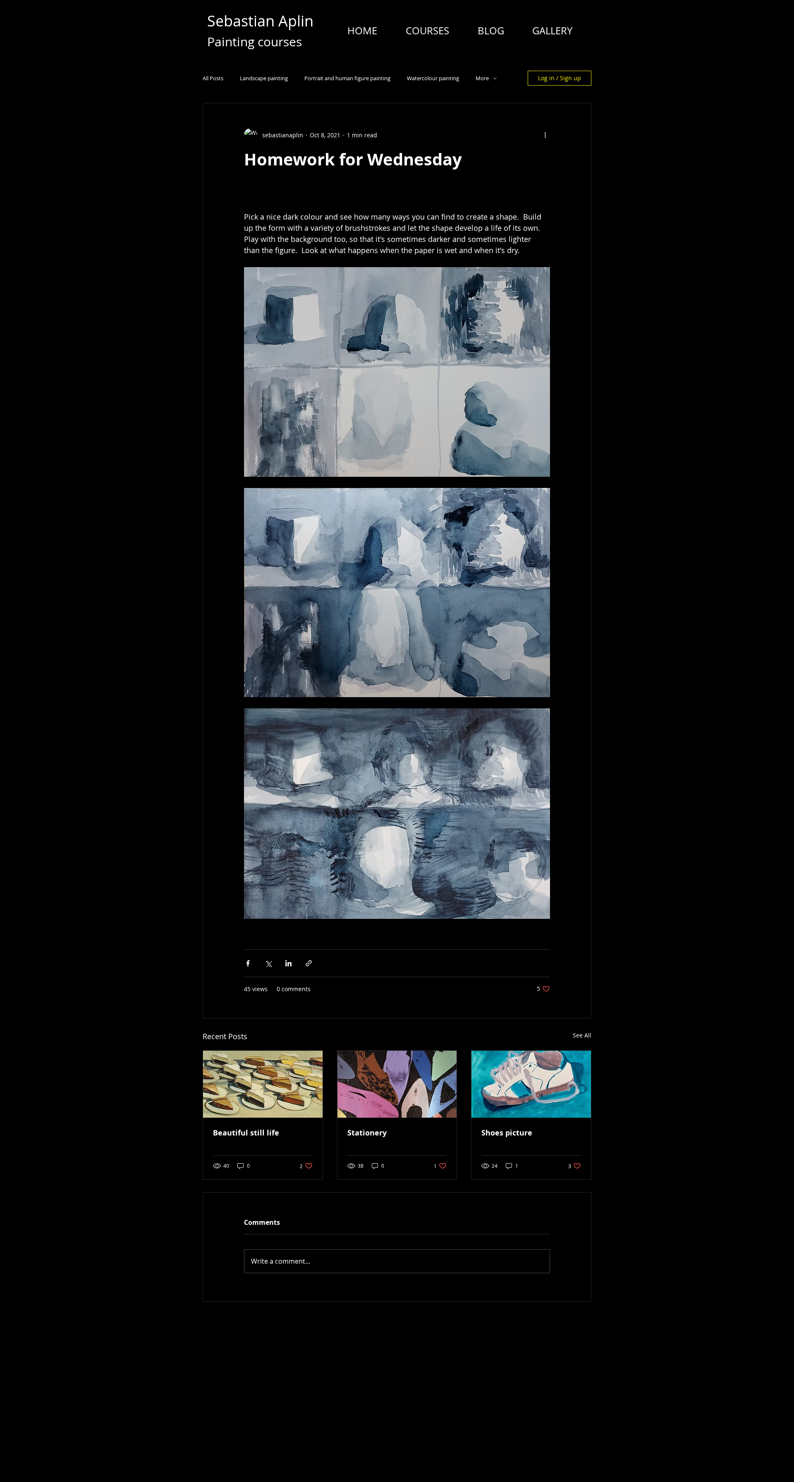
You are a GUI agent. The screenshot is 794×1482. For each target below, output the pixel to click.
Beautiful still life (246, 1133)
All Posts (213, 78)
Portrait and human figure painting (347, 78)
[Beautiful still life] (263, 1084)
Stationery (367, 1133)
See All (582, 1035)
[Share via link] (309, 963)
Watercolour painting (433, 78)
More (482, 78)
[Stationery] (397, 1084)
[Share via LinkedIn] (288, 963)
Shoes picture (506, 1133)
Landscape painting (264, 78)
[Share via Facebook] (248, 963)
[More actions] (545, 135)
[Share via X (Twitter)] (268, 963)
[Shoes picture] (531, 1084)
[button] (427, 31)
